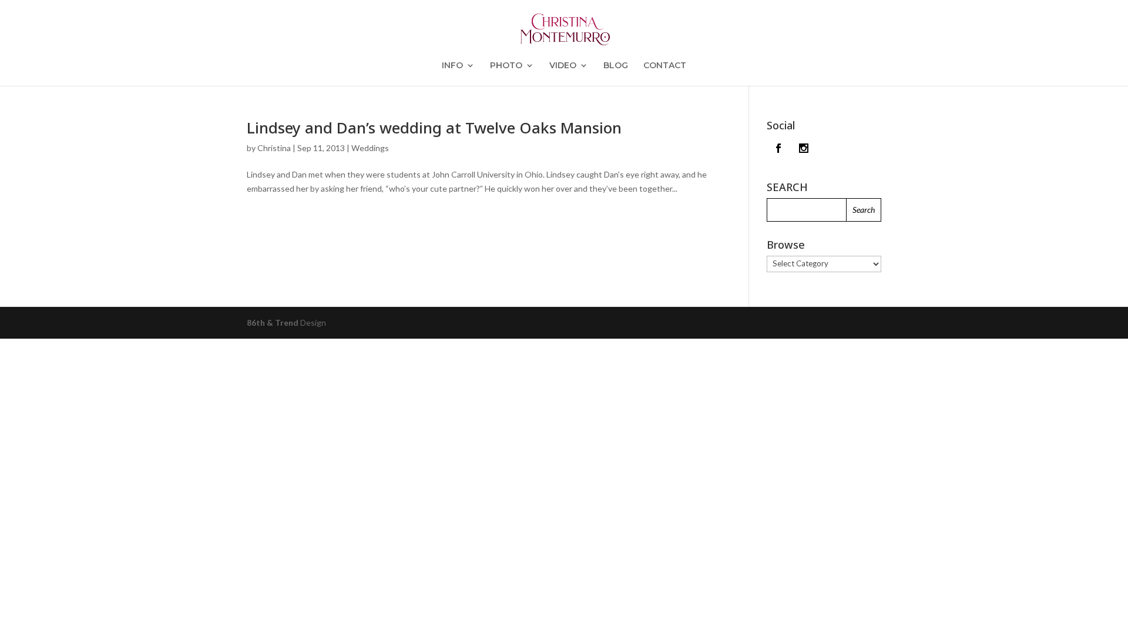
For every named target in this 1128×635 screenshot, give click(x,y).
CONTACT (664, 66)
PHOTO (506, 66)
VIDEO (562, 66)
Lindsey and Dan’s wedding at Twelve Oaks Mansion (434, 127)
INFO (452, 66)
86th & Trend (272, 322)
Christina (274, 148)
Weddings (370, 148)
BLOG (615, 66)
